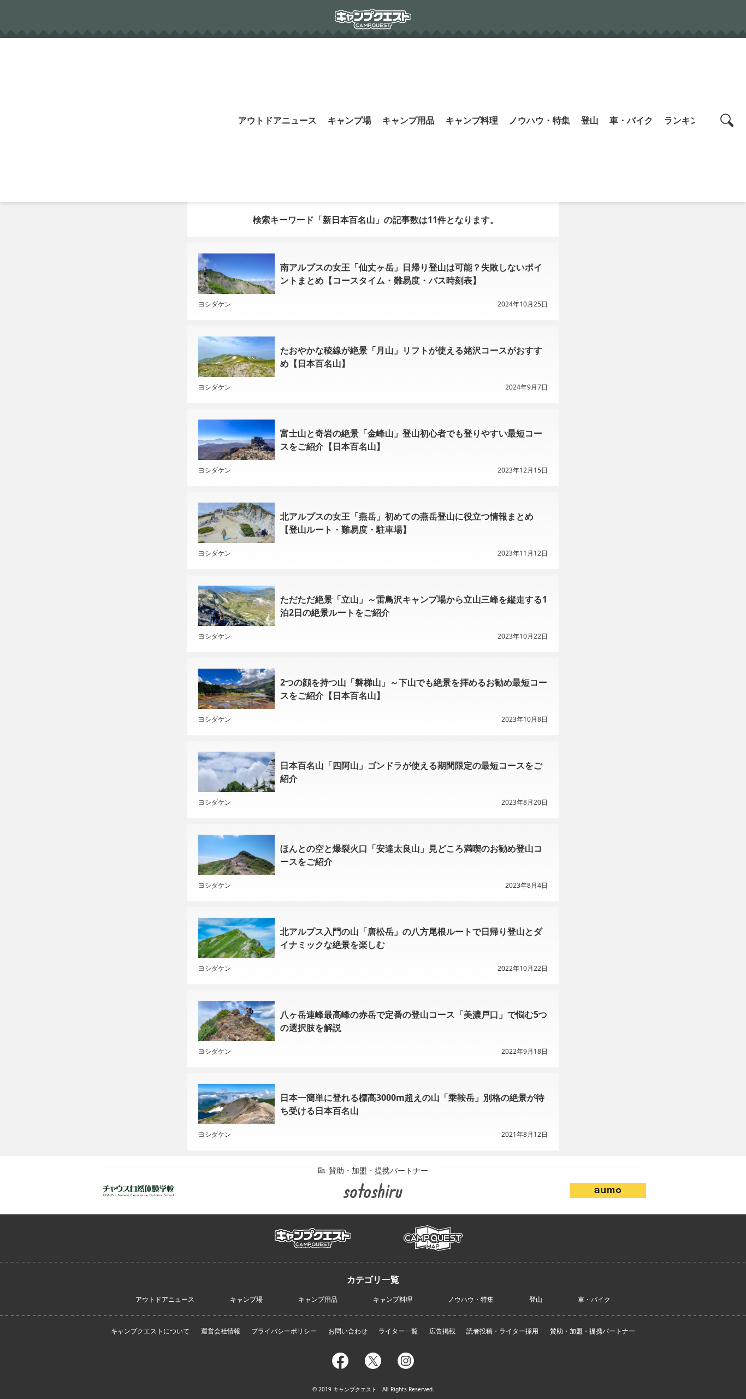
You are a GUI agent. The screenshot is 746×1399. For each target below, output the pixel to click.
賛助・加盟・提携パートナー (592, 1331)
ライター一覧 (398, 1331)
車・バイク (631, 120)
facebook (340, 1359)
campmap (433, 1232)
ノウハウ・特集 (539, 120)
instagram (406, 1359)
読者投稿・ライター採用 (502, 1331)
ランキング (686, 120)
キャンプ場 (349, 120)
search (729, 120)
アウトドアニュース (277, 120)
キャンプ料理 (472, 120)
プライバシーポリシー (284, 1331)
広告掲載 (442, 1331)
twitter (373, 1359)
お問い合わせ (348, 1331)
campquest (313, 1235)
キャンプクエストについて (150, 1331)
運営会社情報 (220, 1331)
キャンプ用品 (408, 120)
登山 (590, 120)
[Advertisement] (116, 120)
